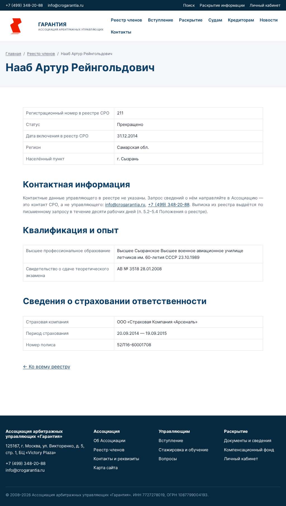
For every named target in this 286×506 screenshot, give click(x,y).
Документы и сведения (247, 440)
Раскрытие (190, 20)
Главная (13, 53)
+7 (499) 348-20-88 (24, 5)
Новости (269, 20)
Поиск (189, 5)
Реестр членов (126, 20)
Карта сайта (106, 467)
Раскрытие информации (222, 5)
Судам (215, 20)
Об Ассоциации (109, 440)
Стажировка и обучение (183, 449)
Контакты (121, 32)
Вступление (160, 20)
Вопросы (168, 458)
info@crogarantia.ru (66, 5)
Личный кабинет (265, 5)
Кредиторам (241, 20)
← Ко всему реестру (46, 366)
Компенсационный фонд (249, 449)
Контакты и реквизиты (116, 458)
